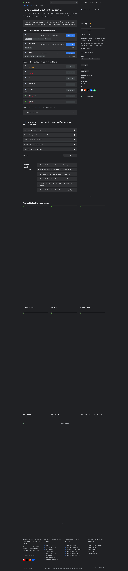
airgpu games (49, 551)
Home (24, 5)
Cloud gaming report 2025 (73, 555)
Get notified (70, 72)
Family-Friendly (84, 71)
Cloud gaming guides (72, 553)
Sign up (70, 66)
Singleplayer (84, 65)
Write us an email (92, 553)
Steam (82, 77)
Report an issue (92, 547)
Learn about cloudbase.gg (30, 555)
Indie (89, 58)
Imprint (96, 567)
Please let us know (38, 107)
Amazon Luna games (51, 553)
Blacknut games (50, 555)
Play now (70, 35)
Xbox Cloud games (50, 557)
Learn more (99, 2)
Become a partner (92, 549)
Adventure (83, 58)
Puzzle (93, 58)
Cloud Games (29, 5)
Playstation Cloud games (52, 559)
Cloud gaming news (72, 551)
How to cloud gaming (72, 545)
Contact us (91, 551)
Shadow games (49, 549)
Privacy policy (102, 567)
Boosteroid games (50, 545)
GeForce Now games (51, 547)
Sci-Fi (98, 58)
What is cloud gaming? (72, 547)
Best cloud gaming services (74, 549)
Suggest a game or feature (95, 545)
